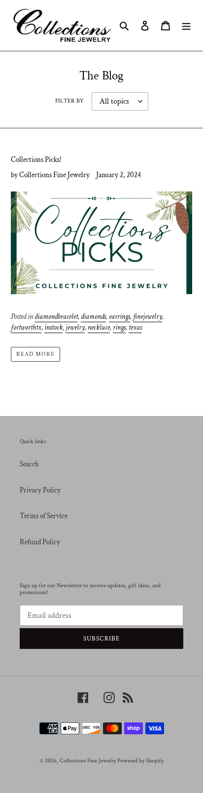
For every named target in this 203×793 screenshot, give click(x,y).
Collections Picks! (36, 159)
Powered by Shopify (140, 760)
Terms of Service (44, 516)
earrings (119, 316)
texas (135, 327)
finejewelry (147, 316)
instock (53, 327)
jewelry (75, 327)
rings (119, 327)
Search (29, 464)
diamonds (93, 316)
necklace (99, 327)
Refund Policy (40, 542)
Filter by (69, 101)
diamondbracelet (56, 316)
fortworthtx (26, 327)
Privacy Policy (40, 490)
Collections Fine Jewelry (88, 760)
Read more (35, 354)
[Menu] (186, 25)
